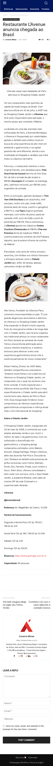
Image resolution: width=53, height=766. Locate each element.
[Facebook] (5, 46)
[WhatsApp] (25, 46)
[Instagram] (24, 656)
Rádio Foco (20, 757)
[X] (12, 46)
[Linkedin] (31, 656)
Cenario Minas (10, 39)
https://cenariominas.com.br (26, 640)
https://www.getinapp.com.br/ (29, 555)
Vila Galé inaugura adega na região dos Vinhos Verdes (14, 605)
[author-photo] (26, 632)
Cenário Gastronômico (19, 15)
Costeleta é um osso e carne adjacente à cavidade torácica (39, 605)
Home (5, 15)
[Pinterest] (18, 46)
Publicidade (32, 757)
